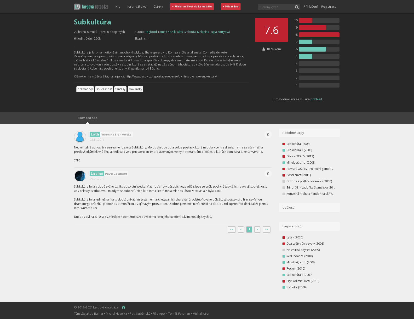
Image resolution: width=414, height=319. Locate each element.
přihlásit (316, 99)
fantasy (120, 89)
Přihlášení (311, 6)
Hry (117, 6)
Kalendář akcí (136, 6)
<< (231, 229)
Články (158, 6)
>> (266, 229)
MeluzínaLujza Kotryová (213, 32)
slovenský (135, 89)
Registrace (328, 6)
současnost (104, 89)
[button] (91, 6)
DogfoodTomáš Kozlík (160, 32)
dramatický (85, 89)
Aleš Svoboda (186, 32)
